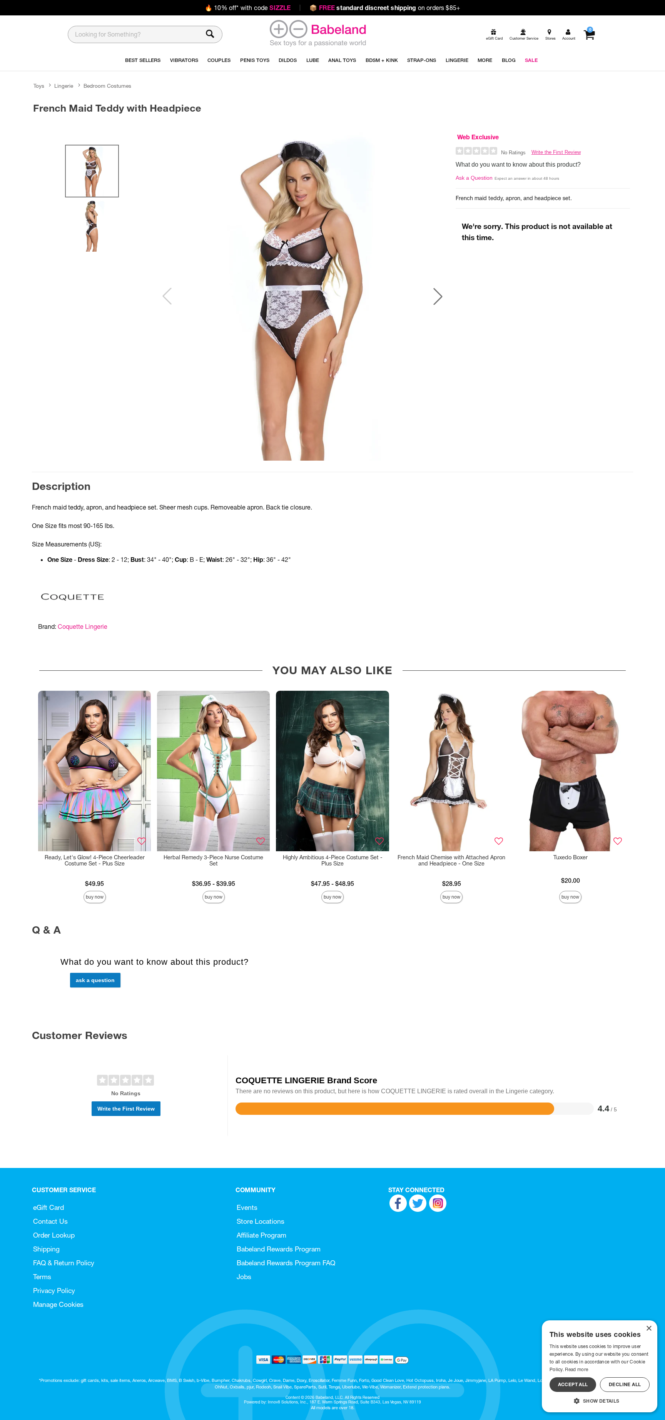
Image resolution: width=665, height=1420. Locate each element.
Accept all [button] (573, 1384)
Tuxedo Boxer (570, 857)
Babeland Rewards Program (279, 1249)
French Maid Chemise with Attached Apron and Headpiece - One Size (451, 860)
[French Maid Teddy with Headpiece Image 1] (302, 296)
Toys (38, 86)
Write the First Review (556, 152)
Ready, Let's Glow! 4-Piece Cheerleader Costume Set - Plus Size (95, 860)
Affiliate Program (261, 1235)
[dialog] (599, 1366)
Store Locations (260, 1221)
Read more (576, 1369)
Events (247, 1207)
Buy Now (95, 897)
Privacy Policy (54, 1290)
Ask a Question (474, 178)
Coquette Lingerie (82, 626)
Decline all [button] (625, 1384)
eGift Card (48, 1207)
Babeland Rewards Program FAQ (286, 1263)
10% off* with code (248, 8)
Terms (42, 1277)
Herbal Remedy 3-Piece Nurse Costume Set (213, 860)
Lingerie (63, 86)
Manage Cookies (58, 1304)
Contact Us (50, 1221)
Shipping (46, 1249)
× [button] (649, 1328)
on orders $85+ (384, 8)
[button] (437, 296)
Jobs (244, 1277)
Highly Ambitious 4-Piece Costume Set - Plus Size (333, 860)
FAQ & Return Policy (63, 1263)
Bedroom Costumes (107, 86)
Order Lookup (54, 1235)
